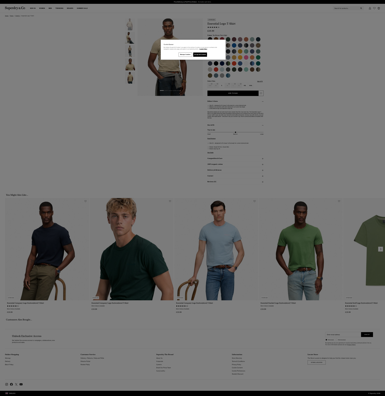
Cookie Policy (203, 49)
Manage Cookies (185, 54)
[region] (193, 50)
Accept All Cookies (200, 54)
